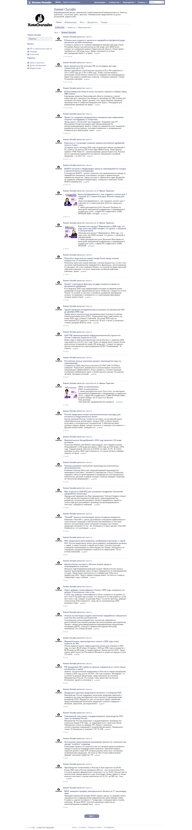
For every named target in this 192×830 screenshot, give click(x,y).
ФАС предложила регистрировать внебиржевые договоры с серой (94, 541)
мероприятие (90, 191)
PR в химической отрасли (41, 49)
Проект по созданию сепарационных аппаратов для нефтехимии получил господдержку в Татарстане (94, 118)
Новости (71, 27)
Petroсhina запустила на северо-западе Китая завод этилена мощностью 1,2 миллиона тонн (91, 259)
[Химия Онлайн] (39, 32)
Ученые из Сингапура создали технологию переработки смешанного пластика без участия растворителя (95, 617)
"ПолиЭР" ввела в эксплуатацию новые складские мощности (92, 517)
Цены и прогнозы (37, 63)
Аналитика (34, 54)
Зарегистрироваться (71, 2)
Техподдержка (109, 827)
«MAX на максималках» (88, 387)
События (59, 27)
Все (56, 32)
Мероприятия (84, 27)
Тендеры (33, 52)
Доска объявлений (38, 65)
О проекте (82, 827)
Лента (58, 22)
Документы (92, 22)
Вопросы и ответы (94, 827)
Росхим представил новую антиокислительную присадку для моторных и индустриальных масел (92, 415)
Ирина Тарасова (106, 191)
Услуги (74, 827)
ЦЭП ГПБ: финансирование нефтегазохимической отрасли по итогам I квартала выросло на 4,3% (92, 336)
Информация (71, 22)
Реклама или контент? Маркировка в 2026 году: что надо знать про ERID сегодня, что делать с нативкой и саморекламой (102, 228)
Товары (104, 22)
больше (105, 214)
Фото (82, 22)
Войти (58, 2)
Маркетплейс (35, 68)
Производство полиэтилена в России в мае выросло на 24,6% (92, 768)
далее (98, 53)
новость (88, 37)
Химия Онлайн (34, 35)
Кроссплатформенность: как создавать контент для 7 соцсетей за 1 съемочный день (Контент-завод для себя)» (102, 196)
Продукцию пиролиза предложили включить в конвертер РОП (92, 693)
